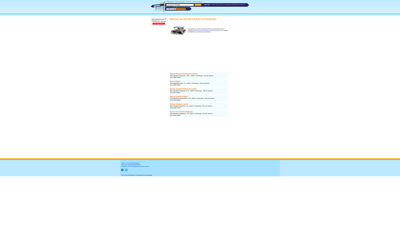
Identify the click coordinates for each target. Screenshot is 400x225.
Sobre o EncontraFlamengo (130, 163)
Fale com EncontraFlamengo (130, 165)
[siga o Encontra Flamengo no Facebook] (122, 170)
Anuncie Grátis (144, 166)
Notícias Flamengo (179, 1)
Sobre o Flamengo (197, 1)
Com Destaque (133, 166)
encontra (176, 9)
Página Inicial (170, 1)
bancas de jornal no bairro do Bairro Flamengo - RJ (207, 30)
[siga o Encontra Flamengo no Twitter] (126, 170)
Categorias (188, 1)
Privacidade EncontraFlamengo (144, 175)
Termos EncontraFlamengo (128, 175)
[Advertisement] (198, 52)
